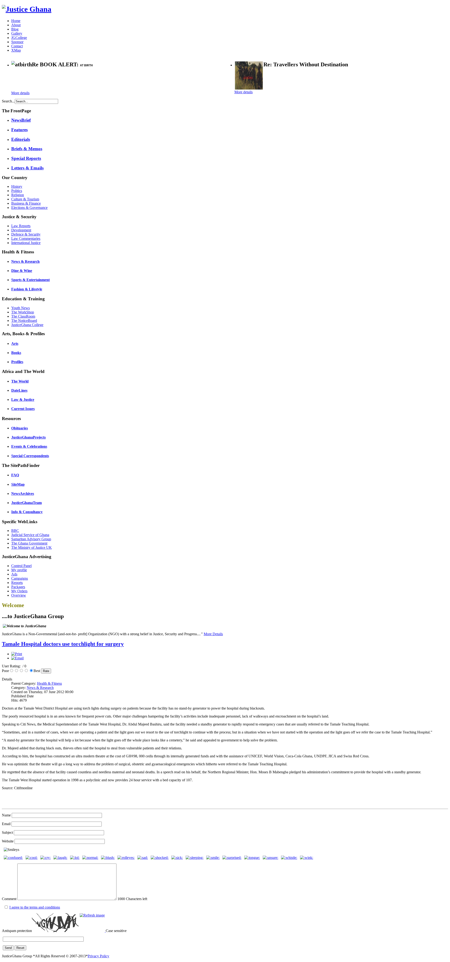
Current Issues (23, 409)
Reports (17, 583)
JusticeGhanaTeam (26, 503)
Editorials (20, 139)
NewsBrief (21, 120)
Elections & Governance (29, 208)
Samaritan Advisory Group (31, 539)
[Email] (17, 658)
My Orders (19, 591)
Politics (16, 191)
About (16, 25)
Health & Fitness (49, 683)
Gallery (16, 33)
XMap (16, 50)
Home (15, 21)
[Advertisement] (66, 80)
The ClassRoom (23, 316)
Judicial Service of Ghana (30, 535)
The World (20, 381)
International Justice (26, 243)
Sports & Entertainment (30, 280)
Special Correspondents (30, 456)
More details (20, 93)
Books (16, 353)
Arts (14, 344)
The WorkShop (22, 312)
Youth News (20, 308)
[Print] (16, 654)
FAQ (15, 475)
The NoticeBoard (24, 321)
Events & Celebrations (29, 446)
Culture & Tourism (25, 199)
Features (19, 129)
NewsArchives (22, 494)
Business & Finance (26, 203)
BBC (15, 531)
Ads (14, 574)
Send (8, 948)
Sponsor (17, 42)
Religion (17, 195)
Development (21, 230)
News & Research (25, 261)
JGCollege (19, 38)
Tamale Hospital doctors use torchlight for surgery (63, 644)
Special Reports (26, 158)
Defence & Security (26, 234)
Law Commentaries (25, 238)
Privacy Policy (98, 956)
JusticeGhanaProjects (28, 437)
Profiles (17, 362)
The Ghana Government (29, 543)
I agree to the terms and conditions (34, 907)
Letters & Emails (27, 167)
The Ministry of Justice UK (31, 547)
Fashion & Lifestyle (26, 289)
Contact (17, 46)
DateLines (19, 390)
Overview (18, 595)
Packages (18, 587)
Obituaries (19, 428)
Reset (20, 948)
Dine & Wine (21, 271)
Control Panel (21, 566)
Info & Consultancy (27, 512)
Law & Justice (22, 400)
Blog (15, 29)
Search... (8, 101)
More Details (213, 634)
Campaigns (19, 578)
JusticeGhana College (27, 325)
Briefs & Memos (26, 148)
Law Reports (20, 226)
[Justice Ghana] (26, 9)
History (16, 186)
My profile (19, 570)
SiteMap (18, 484)
